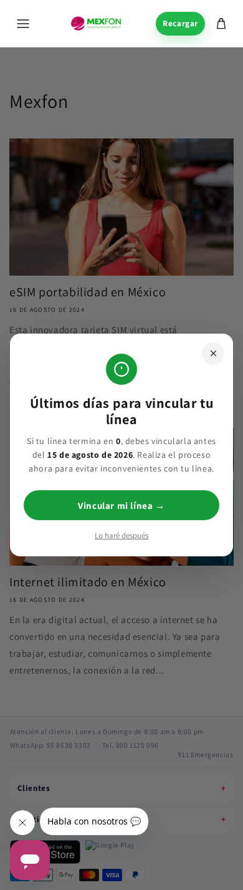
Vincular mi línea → (121, 505)
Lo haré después (121, 535)
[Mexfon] (96, 23)
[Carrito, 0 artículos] (221, 24)
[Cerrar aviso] (213, 353)
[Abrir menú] (23, 24)
